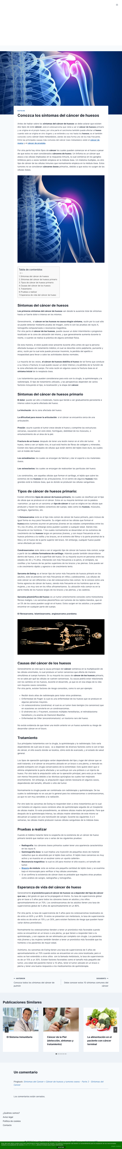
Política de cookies (12, 1121)
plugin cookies (116, 1146)
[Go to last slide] (7, 1030)
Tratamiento (26, 289)
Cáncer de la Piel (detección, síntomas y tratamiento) (60, 1041)
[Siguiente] (115, 1030)
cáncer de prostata (36, 143)
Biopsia (25, 868)
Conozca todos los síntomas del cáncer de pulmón (34, 982)
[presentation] (20, 1019)
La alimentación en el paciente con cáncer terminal (99, 1041)
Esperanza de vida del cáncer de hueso (38, 295)
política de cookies (30, 1145)
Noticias (21, 111)
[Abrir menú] (117, 5)
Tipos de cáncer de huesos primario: (37, 282)
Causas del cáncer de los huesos (35, 285)
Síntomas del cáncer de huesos (34, 276)
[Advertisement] (61, 27)
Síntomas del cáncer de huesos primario (39, 279)
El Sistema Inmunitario (19, 1037)
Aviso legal (8, 1117)
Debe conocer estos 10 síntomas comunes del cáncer (86, 982)
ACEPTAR (61, 1147)
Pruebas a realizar (29, 292)
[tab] (56, 1054)
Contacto (7, 1125)
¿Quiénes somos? (11, 1113)
